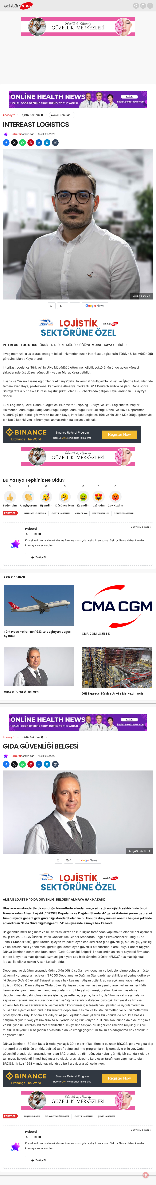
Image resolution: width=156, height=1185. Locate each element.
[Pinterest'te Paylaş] (30, 142)
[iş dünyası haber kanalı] (18, 5)
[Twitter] (26, 534)
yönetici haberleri (124, 513)
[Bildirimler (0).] (143, 6)
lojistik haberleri (60, 513)
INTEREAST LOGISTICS (35, 513)
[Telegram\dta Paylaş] (47, 142)
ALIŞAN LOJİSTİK (32, 1116)
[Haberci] (17, 544)
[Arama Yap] (136, 6)
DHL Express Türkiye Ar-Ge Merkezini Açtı (112, 694)
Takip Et (40, 557)
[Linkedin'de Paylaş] (39, 142)
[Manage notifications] (146, 1175)
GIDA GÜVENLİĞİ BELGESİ (21, 692)
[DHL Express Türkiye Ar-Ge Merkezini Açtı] (117, 667)
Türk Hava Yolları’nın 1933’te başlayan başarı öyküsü (37, 634)
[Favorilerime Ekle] (52, 305)
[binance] (72, 434)
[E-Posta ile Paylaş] (55, 142)
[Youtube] (39, 534)
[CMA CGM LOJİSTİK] (117, 606)
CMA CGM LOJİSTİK (96, 634)
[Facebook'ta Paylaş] (6, 142)
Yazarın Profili (140, 527)
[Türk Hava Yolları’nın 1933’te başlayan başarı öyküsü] (39, 605)
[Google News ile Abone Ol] (95, 305)
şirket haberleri (100, 513)
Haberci (15, 134)
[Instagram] (35, 534)
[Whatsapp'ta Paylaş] (22, 142)
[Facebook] (31, 534)
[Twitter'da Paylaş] (14, 142)
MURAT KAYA (81, 513)
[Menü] (150, 6)
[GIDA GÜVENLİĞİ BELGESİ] (39, 666)
